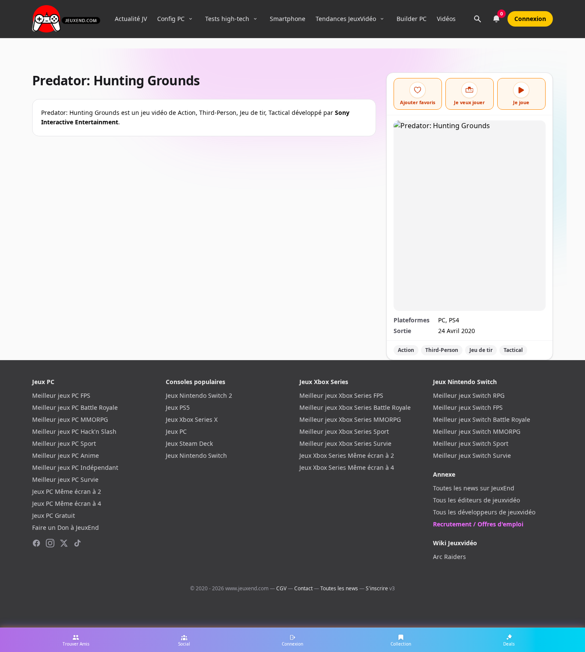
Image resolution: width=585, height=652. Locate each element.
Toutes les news (339, 588)
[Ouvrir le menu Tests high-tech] (255, 19)
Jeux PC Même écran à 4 (66, 503)
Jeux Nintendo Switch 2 (199, 395)
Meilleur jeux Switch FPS (468, 407)
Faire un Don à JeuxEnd (65, 527)
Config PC (171, 19)
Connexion (530, 19)
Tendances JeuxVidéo (346, 19)
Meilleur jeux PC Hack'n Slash (74, 431)
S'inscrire (377, 588)
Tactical (513, 350)
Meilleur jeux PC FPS (61, 395)
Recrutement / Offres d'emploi (478, 524)
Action (406, 350)
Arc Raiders (449, 557)
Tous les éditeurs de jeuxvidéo (476, 500)
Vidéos (446, 19)
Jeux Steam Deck (189, 443)
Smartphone (287, 19)
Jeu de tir (480, 350)
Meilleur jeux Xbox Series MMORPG (350, 419)
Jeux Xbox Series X (192, 419)
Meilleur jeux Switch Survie (472, 455)
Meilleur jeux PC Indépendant (75, 467)
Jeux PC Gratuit (53, 515)
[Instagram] (50, 543)
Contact (303, 588)
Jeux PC (176, 431)
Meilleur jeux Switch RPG (468, 395)
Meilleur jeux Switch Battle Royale (481, 419)
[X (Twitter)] (64, 543)
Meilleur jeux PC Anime (65, 455)
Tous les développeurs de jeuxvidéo (484, 512)
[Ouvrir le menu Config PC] (190, 19)
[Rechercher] (477, 19)
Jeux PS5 (178, 407)
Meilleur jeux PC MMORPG (70, 419)
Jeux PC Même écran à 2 (66, 491)
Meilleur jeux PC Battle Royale (75, 407)
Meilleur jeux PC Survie (65, 479)
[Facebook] (36, 543)
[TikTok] (77, 543)
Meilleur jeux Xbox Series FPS (341, 395)
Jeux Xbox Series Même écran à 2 (346, 455)
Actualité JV (131, 19)
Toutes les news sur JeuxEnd (473, 488)
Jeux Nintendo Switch (196, 455)
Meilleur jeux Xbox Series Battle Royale (355, 407)
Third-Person (441, 350)
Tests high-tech (227, 19)
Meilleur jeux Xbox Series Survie (345, 443)
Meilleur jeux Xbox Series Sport (344, 431)
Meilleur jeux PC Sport (64, 443)
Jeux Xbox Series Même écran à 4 (346, 467)
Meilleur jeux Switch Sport (470, 443)
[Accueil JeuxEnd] (66, 19)
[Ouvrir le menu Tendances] (382, 19)
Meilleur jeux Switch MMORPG (476, 431)
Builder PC (412, 19)
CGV (281, 588)
